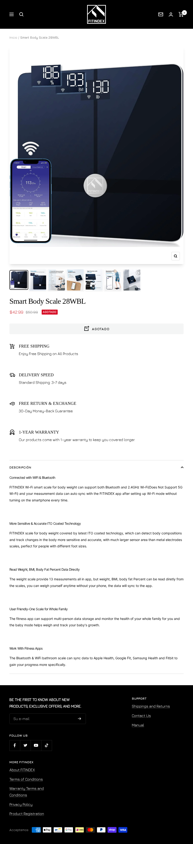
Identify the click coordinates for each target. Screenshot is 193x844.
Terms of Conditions (26, 779)
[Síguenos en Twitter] (25, 745)
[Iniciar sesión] (171, 14)
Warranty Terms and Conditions (26, 791)
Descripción (20, 467)
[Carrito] (181, 14)
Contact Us (141, 715)
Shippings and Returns (151, 706)
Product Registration (26, 813)
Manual (138, 725)
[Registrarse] (79, 718)
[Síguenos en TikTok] (46, 745)
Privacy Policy (20, 804)
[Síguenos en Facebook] (14, 745)
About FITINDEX (22, 770)
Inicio (13, 37)
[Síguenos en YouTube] (36, 745)
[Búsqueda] (21, 14)
